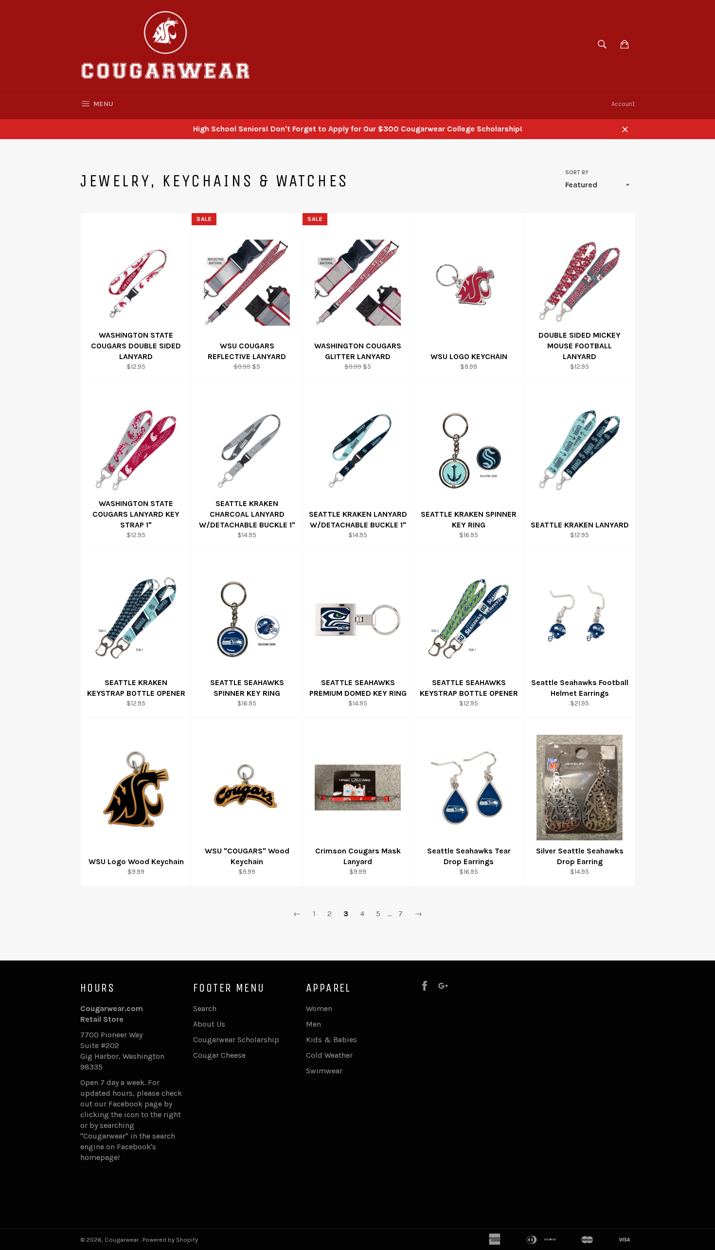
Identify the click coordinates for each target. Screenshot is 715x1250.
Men (313, 1024)
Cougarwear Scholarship (236, 1039)
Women (319, 1008)
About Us (209, 1024)
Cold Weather (329, 1055)
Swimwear (324, 1070)
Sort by (577, 172)
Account (623, 104)
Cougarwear (122, 1239)
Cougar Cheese (219, 1055)
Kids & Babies (331, 1039)
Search (204, 1008)
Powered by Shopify (170, 1239)
